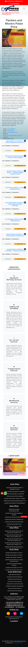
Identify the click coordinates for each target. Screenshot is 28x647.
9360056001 (8, 165)
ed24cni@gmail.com (12, 132)
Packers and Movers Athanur (14, 526)
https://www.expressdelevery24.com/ (12, 135)
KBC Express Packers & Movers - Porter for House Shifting (15, 156)
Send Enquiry (20, 150)
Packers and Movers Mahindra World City (15, 500)
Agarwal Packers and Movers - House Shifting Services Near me (15, 141)
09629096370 (8, 258)
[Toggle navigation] (24, 8)
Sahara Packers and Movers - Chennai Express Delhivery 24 (15, 235)
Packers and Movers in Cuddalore (15, 493)
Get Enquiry (24, 516)
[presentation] (1, 466)
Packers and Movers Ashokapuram (14, 521)
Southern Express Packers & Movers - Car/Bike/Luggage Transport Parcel (15, 172)
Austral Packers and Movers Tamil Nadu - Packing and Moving (15, 250)
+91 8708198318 (14, 3)
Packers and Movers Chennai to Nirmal (14, 498)
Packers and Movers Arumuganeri (14, 517)
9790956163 (8, 150)
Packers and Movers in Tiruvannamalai (14, 503)
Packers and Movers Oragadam (15, 496)
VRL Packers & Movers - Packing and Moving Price (15, 188)
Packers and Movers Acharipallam (14, 519)
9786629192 (8, 228)
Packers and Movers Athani (14, 524)
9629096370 (8, 182)
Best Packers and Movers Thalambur (14, 491)
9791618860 (8, 213)
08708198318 (11, 129)
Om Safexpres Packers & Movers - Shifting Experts (15, 219)
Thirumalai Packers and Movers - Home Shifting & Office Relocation (15, 204)
